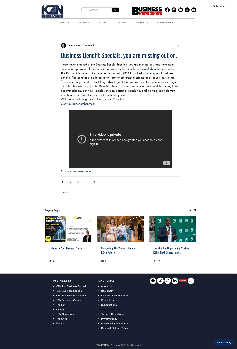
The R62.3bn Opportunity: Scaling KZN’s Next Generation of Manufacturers (171, 250)
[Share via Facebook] (62, 181)
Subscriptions (109, 304)
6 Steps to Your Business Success (67, 248)
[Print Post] (93, 181)
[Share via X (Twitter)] (70, 181)
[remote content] (120, 139)
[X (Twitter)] (160, 281)
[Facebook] (167, 9)
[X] (187, 9)
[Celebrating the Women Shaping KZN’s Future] (120, 229)
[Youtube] (193, 9)
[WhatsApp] (167, 281)
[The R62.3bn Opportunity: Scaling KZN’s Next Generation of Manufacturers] (172, 229)
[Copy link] (191, 281)
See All (192, 210)
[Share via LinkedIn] (78, 181)
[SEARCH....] (115, 10)
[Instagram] (174, 9)
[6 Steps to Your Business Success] (68, 229)
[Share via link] (86, 181)
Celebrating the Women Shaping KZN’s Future (118, 250)
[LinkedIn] (180, 9)
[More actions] (178, 45)
